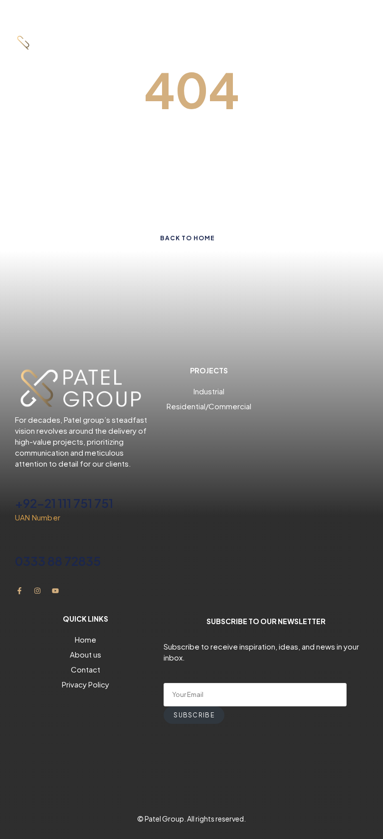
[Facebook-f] (19, 591)
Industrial (208, 391)
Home (85, 639)
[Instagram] (37, 591)
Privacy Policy (85, 684)
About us (85, 654)
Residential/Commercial (209, 406)
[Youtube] (55, 591)
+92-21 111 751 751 (64, 503)
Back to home (187, 238)
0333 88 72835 (58, 560)
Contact (85, 669)
